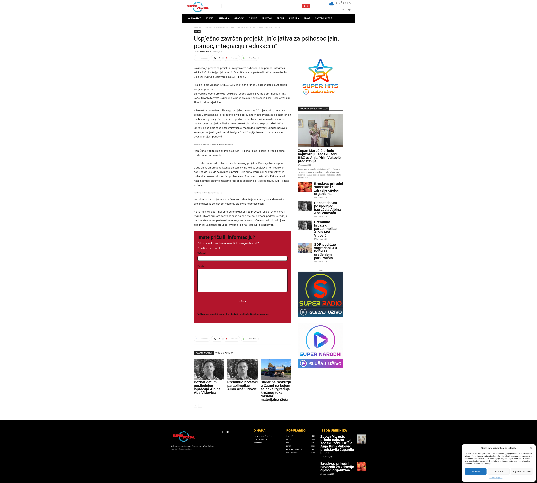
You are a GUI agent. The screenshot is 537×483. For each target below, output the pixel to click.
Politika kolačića (495, 478)
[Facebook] (343, 9)
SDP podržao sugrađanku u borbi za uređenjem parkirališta (325, 251)
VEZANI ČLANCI (204, 353)
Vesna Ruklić (205, 51)
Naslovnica (198, 27)
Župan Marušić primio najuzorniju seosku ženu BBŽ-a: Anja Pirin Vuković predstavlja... (319, 156)
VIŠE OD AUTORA (224, 353)
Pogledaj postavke (522, 471)
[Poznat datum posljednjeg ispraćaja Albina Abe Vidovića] (209, 369)
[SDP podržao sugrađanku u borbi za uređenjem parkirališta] (305, 248)
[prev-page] (195, 405)
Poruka (200, 266)
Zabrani (499, 471)
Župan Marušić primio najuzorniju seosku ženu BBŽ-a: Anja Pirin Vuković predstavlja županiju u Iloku (337, 444)
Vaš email (202, 253)
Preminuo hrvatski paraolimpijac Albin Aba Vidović (242, 385)
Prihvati (476, 471)
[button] (531, 448)
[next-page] (200, 405)
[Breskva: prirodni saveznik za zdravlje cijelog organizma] (305, 187)
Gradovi (208, 27)
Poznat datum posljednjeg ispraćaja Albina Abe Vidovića (207, 387)
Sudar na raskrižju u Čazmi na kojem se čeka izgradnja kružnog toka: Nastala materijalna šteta (276, 390)
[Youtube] (349, 9)
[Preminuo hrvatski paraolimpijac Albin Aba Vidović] (242, 369)
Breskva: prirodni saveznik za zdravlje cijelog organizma (328, 189)
